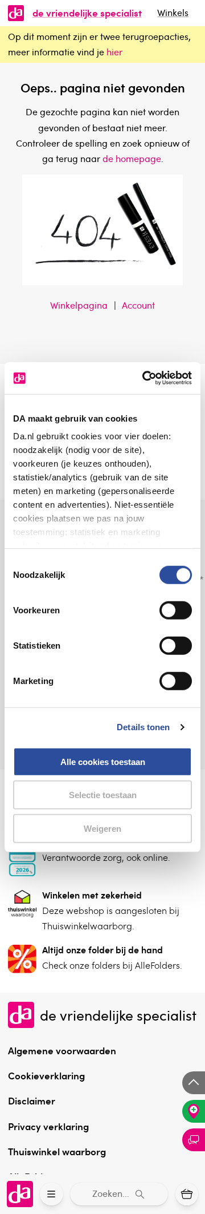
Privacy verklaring (48, 1126)
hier (114, 52)
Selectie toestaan (103, 795)
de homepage (131, 158)
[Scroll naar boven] (193, 1082)
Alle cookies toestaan (102, 761)
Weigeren (102, 828)
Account (138, 305)
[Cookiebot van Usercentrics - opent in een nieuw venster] (144, 378)
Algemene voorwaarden (62, 1050)
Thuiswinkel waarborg (57, 1151)
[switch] (175, 610)
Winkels (172, 12)
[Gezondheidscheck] (193, 1111)
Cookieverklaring (46, 1075)
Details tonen (143, 727)
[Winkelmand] (186, 1194)
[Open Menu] (51, 1194)
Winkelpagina (79, 305)
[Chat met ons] (193, 1139)
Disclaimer (31, 1100)
